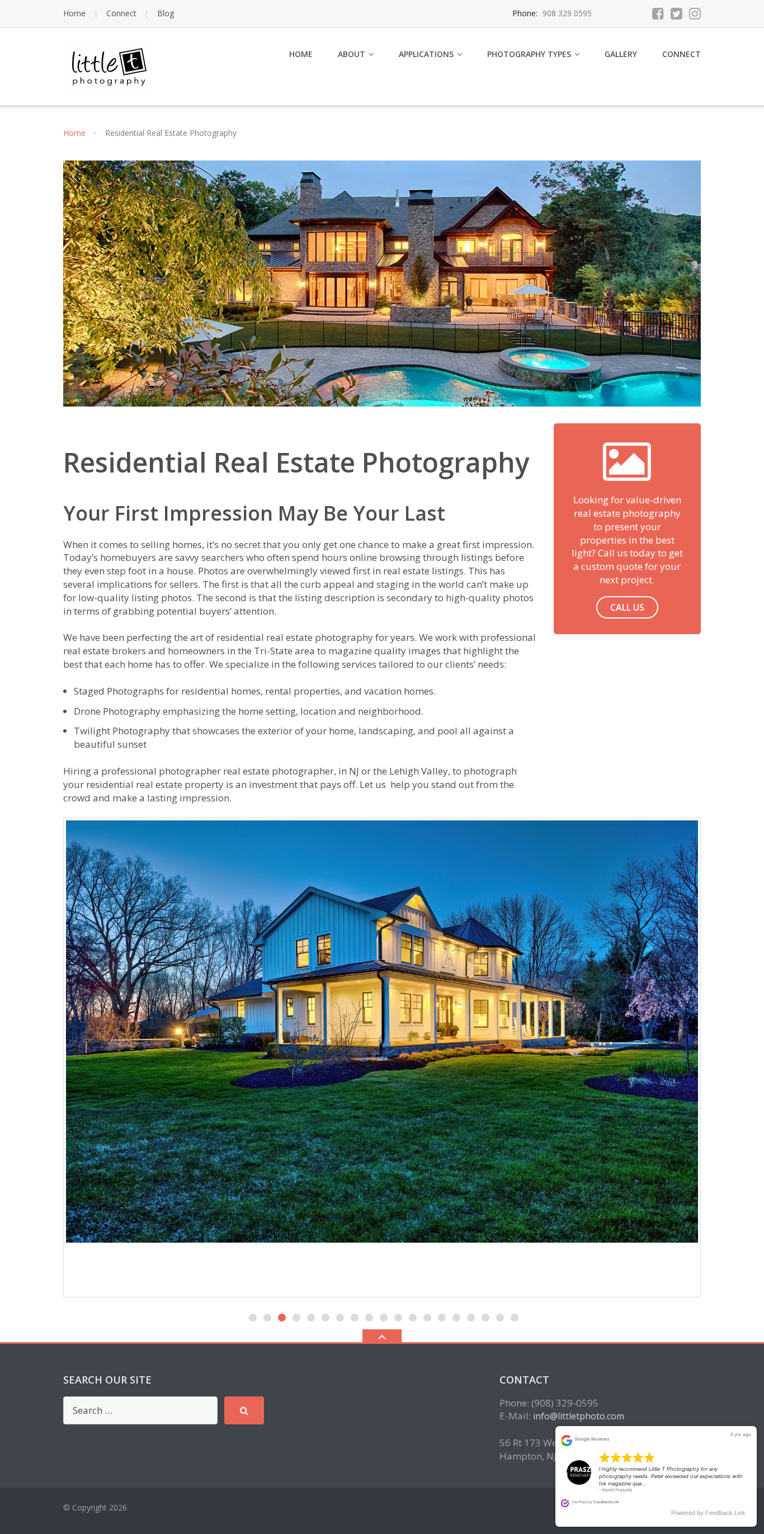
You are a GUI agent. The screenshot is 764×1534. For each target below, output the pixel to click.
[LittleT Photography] (110, 65)
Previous (75, 1046)
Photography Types (529, 54)
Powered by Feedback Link (708, 1512)
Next (689, 1046)
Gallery (621, 54)
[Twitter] (676, 13)
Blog (165, 13)
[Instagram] (695, 13)
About (351, 54)
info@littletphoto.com (578, 1416)
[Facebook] (658, 13)
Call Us (627, 607)
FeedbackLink (606, 1501)
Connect (121, 13)
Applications (426, 54)
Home (74, 13)
